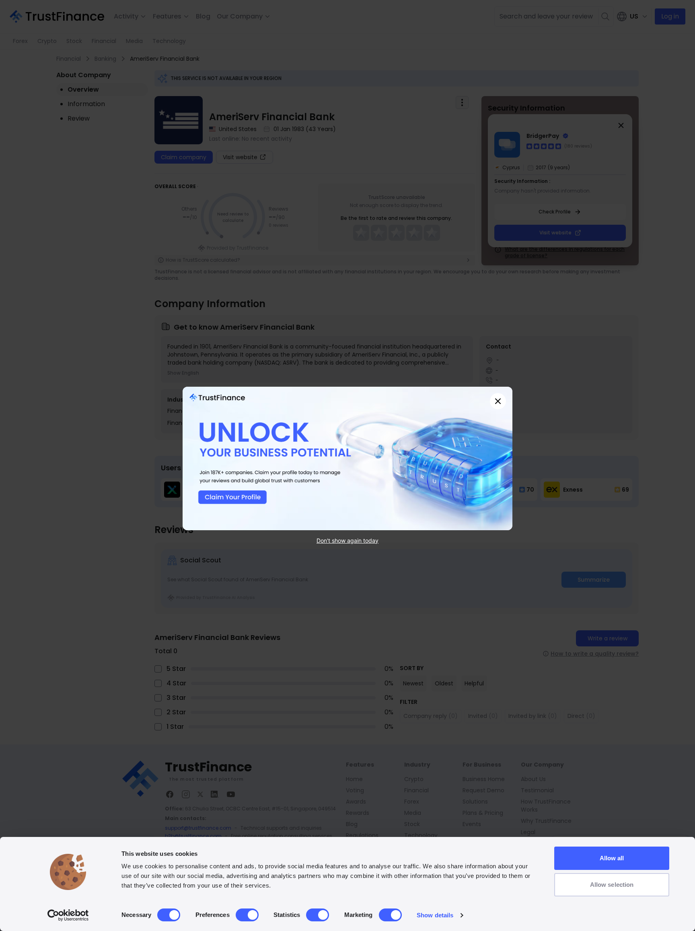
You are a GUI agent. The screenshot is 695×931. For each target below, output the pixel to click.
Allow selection (612, 884)
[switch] (247, 914)
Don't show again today (347, 540)
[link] (347, 458)
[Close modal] (498, 401)
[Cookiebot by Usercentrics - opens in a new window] (68, 915)
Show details (435, 915)
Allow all (612, 858)
